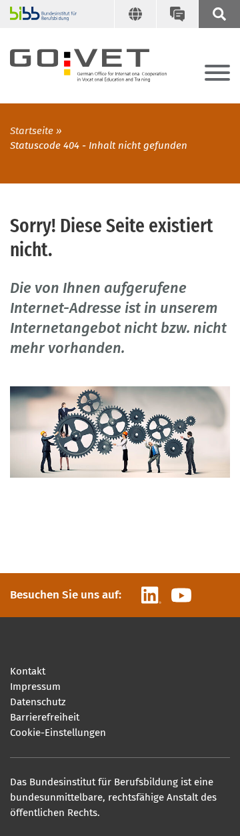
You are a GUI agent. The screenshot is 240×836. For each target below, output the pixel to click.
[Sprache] (135, 14)
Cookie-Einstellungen (58, 733)
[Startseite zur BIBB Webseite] (38, 14)
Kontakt (27, 671)
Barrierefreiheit (44, 717)
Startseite (31, 131)
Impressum (35, 687)
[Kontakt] (177, 14)
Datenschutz (38, 702)
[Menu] (217, 74)
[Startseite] (100, 62)
